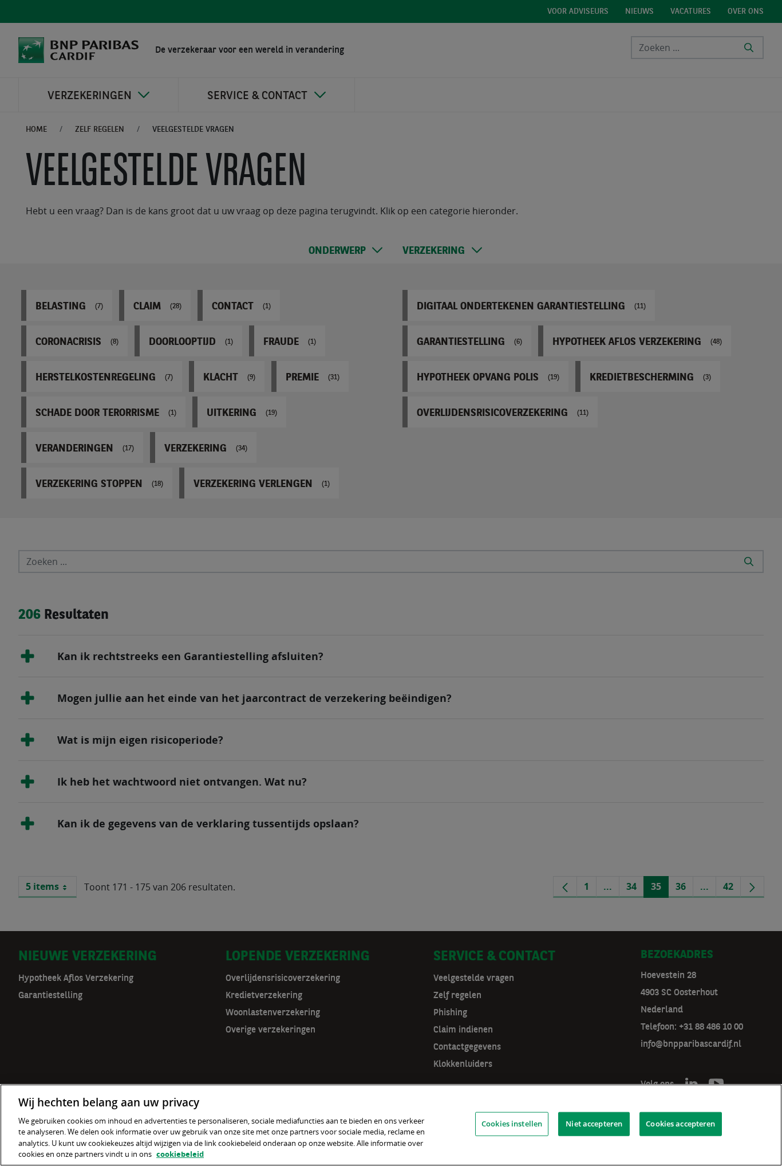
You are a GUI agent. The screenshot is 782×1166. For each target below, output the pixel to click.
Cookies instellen (511, 1123)
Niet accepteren (594, 1123)
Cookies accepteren (680, 1123)
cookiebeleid (180, 1154)
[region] (391, 1125)
